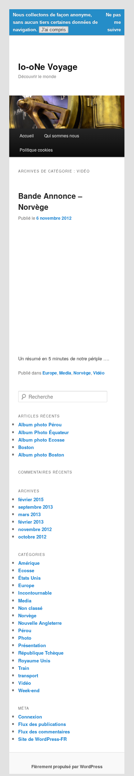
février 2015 (30, 499)
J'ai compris (53, 29)
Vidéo (98, 373)
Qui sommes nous (61, 135)
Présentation (32, 645)
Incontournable (35, 592)
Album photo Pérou (40, 424)
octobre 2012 (32, 536)
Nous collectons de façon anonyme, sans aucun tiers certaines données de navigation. (55, 22)
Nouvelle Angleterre (40, 622)
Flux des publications (42, 724)
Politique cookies (36, 150)
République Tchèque (40, 652)
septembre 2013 (35, 506)
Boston (26, 447)
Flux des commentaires (44, 731)
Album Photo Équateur (43, 432)
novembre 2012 (35, 529)
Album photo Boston (41, 454)
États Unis (29, 577)
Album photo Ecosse (41, 439)
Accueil (27, 135)
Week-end (29, 690)
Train (23, 668)
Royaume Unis (34, 660)
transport (28, 675)
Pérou (24, 630)
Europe (49, 373)
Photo (24, 637)
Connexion (30, 716)
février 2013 (30, 521)
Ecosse (26, 570)
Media (65, 373)
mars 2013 (29, 514)
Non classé (30, 608)
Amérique (29, 562)
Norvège (82, 373)
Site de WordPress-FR (42, 739)
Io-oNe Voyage (47, 66)
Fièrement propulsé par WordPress (67, 766)
